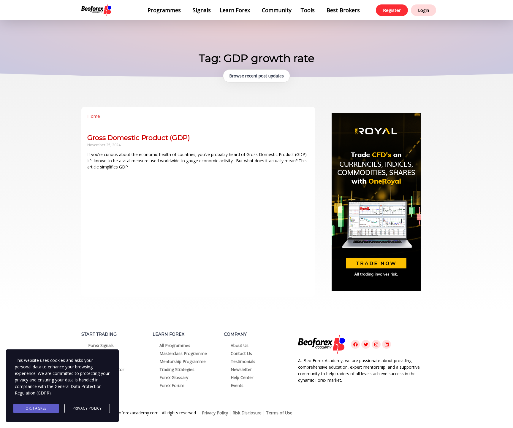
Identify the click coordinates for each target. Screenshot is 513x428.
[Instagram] (376, 344)
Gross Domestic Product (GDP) (138, 137)
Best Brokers (343, 10)
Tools (307, 10)
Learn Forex (235, 10)
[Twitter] (365, 344)
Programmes (164, 10)
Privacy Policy (87, 408)
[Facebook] (355, 344)
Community (277, 10)
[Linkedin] (386, 344)
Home (93, 116)
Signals (202, 10)
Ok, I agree (36, 408)
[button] (165, 10)
